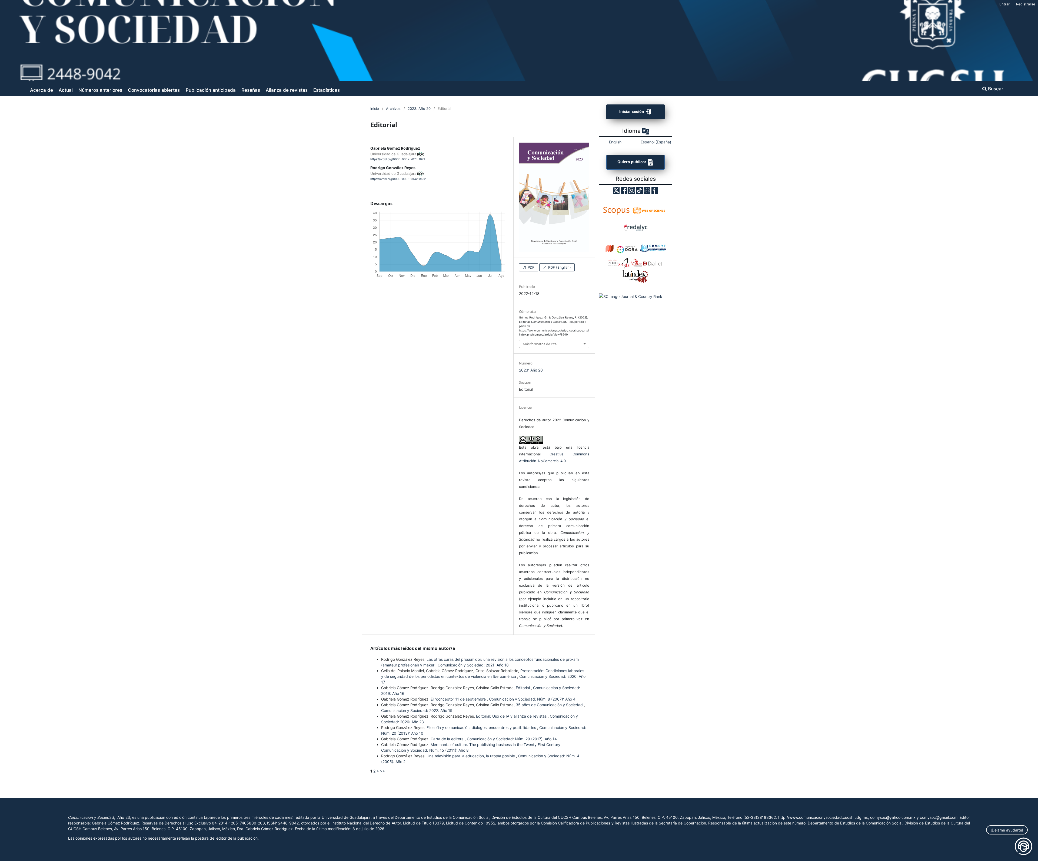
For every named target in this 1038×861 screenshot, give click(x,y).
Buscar (995, 88)
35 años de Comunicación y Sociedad (550, 704)
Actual (66, 90)
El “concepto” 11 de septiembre (459, 699)
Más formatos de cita (540, 343)
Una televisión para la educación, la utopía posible (471, 756)
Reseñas (250, 90)
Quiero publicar (632, 162)
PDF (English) (559, 267)
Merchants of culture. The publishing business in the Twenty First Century (496, 744)
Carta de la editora (448, 739)
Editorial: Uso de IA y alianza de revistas (512, 716)
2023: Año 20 (419, 108)
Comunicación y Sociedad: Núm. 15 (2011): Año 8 (425, 750)
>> (382, 771)
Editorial (523, 687)
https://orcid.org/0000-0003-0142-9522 (398, 179)
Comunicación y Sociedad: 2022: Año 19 (417, 710)
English (615, 142)
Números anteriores (100, 90)
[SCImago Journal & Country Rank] (630, 296)
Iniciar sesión (632, 111)
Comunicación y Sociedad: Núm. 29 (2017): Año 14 (512, 739)
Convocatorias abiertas (154, 90)
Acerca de (41, 90)
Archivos (393, 108)
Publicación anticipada (211, 90)
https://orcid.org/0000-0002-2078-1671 (397, 159)
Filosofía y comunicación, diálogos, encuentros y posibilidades (482, 727)
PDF (530, 267)
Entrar (1004, 4)
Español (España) (656, 142)
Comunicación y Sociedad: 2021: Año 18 (473, 665)
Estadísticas (326, 90)
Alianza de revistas (287, 90)
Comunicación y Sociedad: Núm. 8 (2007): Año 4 (532, 699)
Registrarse (1025, 4)
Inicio (374, 108)
